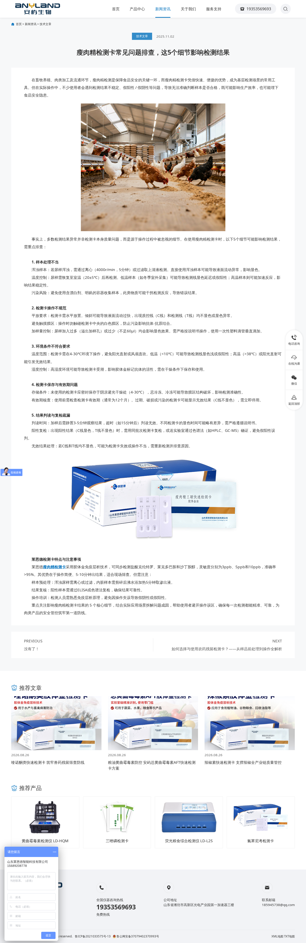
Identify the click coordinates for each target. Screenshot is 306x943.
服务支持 (213, 8)
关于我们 (188, 8)
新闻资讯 (162, 8)
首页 (116, 8)
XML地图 (277, 936)
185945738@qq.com (278, 904)
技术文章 (45, 24)
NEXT (227, 644)
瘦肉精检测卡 (54, 566)
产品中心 (137, 8)
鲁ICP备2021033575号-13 (93, 936)
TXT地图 (289, 936)
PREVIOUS (33, 644)
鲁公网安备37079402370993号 (137, 936)
